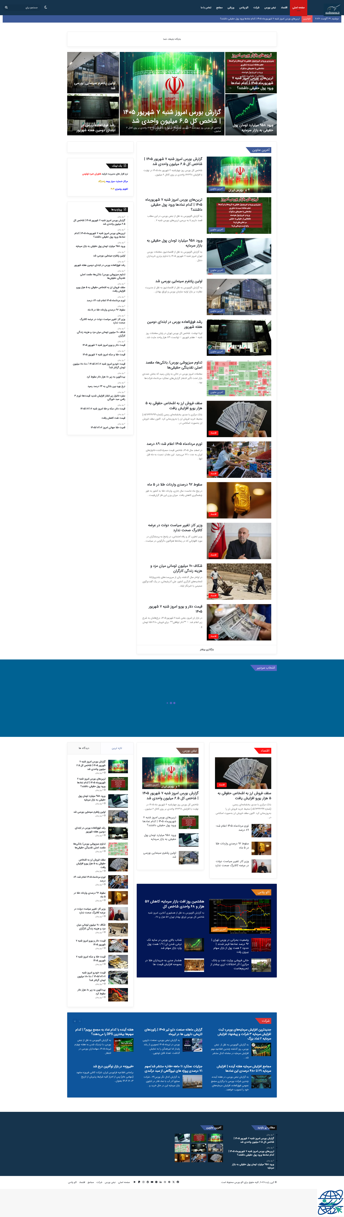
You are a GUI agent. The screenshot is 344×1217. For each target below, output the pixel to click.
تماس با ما (206, 7)
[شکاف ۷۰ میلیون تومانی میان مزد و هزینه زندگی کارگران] (118, 929)
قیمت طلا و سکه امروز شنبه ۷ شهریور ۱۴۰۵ (91, 958)
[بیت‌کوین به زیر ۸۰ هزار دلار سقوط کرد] (118, 994)
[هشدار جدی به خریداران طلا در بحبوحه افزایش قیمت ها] (194, 965)
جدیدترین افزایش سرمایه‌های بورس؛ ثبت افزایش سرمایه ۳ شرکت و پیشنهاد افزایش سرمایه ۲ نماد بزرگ (244, 1034)
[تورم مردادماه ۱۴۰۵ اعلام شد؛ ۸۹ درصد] (261, 830)
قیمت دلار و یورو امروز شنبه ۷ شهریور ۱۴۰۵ (175, 609)
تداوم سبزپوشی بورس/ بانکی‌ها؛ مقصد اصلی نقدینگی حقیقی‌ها (174, 365)
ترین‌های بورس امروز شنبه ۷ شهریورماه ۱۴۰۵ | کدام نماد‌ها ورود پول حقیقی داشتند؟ (252, 83)
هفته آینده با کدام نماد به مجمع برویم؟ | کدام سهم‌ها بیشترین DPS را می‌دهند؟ (104, 1032)
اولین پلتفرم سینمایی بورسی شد (94, 85)
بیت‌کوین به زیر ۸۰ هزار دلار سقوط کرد (92, 992)
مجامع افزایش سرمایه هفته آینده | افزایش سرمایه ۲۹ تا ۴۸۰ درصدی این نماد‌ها (244, 1068)
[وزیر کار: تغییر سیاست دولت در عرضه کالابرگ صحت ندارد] (261, 866)
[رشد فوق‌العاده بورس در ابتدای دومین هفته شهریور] (93, 114)
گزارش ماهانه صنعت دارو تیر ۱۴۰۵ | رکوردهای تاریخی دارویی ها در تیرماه (173, 1032)
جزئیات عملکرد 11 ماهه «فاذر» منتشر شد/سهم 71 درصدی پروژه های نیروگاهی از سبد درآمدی (173, 1068)
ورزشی (231, 7)
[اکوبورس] (332, 10)
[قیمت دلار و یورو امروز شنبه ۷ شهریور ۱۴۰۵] (118, 945)
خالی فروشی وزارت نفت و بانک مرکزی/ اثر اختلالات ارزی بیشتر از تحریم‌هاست (230, 964)
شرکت (256, 7)
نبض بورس (270, 7)
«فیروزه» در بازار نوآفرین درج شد (113, 1066)
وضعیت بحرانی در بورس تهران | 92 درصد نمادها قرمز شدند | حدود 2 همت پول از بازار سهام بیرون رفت (230, 946)
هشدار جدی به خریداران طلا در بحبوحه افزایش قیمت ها (163, 962)
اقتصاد (284, 7)
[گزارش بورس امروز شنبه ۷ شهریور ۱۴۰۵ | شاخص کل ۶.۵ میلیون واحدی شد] (172, 93)
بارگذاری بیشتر (207, 649)
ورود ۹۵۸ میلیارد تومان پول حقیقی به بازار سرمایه (276, 19)
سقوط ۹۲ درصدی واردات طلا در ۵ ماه (174, 484)
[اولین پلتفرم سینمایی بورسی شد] (93, 72)
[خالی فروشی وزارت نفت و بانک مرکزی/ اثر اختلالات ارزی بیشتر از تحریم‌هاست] (261, 965)
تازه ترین (117, 748)
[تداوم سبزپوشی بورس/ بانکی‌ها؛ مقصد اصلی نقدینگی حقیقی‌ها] (118, 848)
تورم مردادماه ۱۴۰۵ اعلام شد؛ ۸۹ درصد (174, 444)
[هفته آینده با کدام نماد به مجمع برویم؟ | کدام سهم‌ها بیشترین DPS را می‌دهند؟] (123, 1045)
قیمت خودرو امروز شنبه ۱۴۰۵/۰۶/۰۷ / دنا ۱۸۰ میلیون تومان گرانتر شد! (91, 976)
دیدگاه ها (84, 748)
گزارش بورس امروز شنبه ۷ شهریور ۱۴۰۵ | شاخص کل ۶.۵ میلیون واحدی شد (172, 116)
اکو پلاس (243, 7)
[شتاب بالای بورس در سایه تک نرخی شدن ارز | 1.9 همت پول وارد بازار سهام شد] (194, 944)
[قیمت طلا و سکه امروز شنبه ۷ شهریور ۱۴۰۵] (118, 961)
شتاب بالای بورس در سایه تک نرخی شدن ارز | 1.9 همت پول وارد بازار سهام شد (164, 944)
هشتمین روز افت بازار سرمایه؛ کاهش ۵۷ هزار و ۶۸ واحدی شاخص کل (174, 904)
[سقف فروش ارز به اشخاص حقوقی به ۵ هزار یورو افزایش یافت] (118, 864)
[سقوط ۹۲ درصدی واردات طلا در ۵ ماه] (261, 848)
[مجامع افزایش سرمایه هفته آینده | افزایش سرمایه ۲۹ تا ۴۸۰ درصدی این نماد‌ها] (261, 1081)
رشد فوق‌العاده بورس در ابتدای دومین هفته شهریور (96, 127)
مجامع (219, 7)
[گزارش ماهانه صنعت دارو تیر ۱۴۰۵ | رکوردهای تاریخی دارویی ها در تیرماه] (192, 1045)
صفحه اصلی (298, 7)
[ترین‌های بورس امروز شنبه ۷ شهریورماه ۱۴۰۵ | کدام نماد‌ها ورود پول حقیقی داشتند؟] (251, 72)
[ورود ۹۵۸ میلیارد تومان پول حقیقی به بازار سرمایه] (251, 114)
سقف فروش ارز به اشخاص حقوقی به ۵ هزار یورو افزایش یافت (173, 405)
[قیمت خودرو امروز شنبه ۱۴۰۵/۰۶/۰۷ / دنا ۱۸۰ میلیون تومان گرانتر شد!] (118, 977)
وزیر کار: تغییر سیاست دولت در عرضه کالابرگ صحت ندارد (175, 527)
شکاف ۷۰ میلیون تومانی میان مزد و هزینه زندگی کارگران (176, 568)
